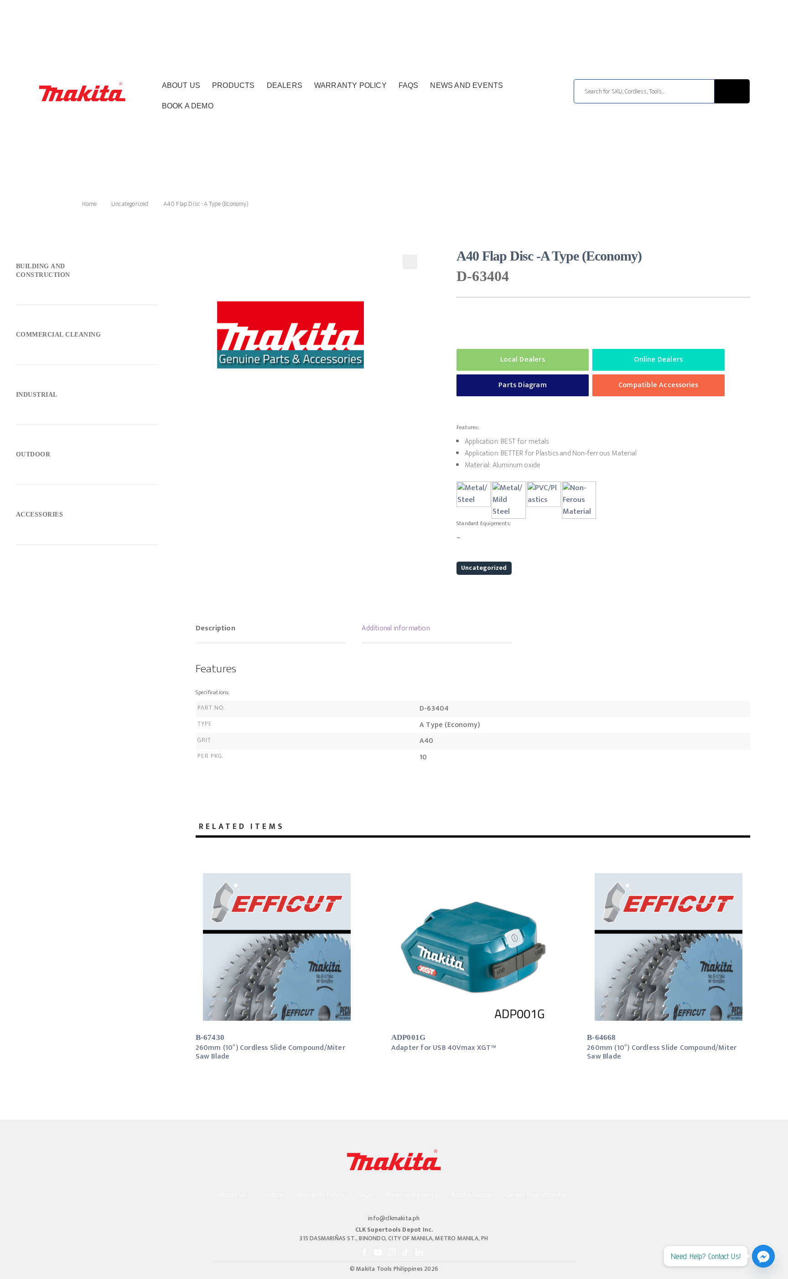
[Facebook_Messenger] (763, 1256)
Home (89, 204)
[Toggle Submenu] (87, 273)
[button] (410, 262)
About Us (181, 85)
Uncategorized (130, 204)
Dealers (284, 85)
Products (233, 85)
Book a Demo (187, 106)
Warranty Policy (350, 85)
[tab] (270, 629)
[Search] (732, 91)
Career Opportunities (537, 1195)
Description (215, 628)
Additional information (396, 628)
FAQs (409, 85)
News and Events (466, 85)
